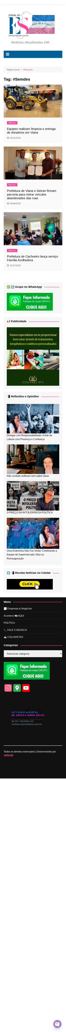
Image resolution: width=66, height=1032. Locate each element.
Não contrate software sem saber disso (28, 476)
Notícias (12, 123)
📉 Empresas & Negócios (18, 608)
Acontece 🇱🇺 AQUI (14, 615)
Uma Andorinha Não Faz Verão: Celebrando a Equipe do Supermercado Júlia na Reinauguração (32, 554)
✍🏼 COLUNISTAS (13, 637)
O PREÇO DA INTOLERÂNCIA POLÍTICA (30, 512)
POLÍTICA (9, 622)
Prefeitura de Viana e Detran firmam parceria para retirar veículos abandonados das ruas (31, 194)
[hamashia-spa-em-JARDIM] (33, 356)
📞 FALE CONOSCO (15, 630)
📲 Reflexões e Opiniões (23, 396)
